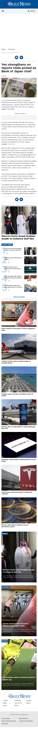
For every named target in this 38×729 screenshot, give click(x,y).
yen (26, 107)
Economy (11, 49)
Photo (17, 705)
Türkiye (5, 700)
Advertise (4, 723)
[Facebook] (16, 57)
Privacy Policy (5, 718)
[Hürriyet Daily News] (19, 4)
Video (5, 705)
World (5, 703)
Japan (3, 100)
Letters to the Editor (26, 721)
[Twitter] (21, 57)
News (3, 49)
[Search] (28, 11)
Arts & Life (18, 703)
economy (11, 144)
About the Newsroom (8, 721)
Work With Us (23, 718)
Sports (28, 703)
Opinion (28, 700)
